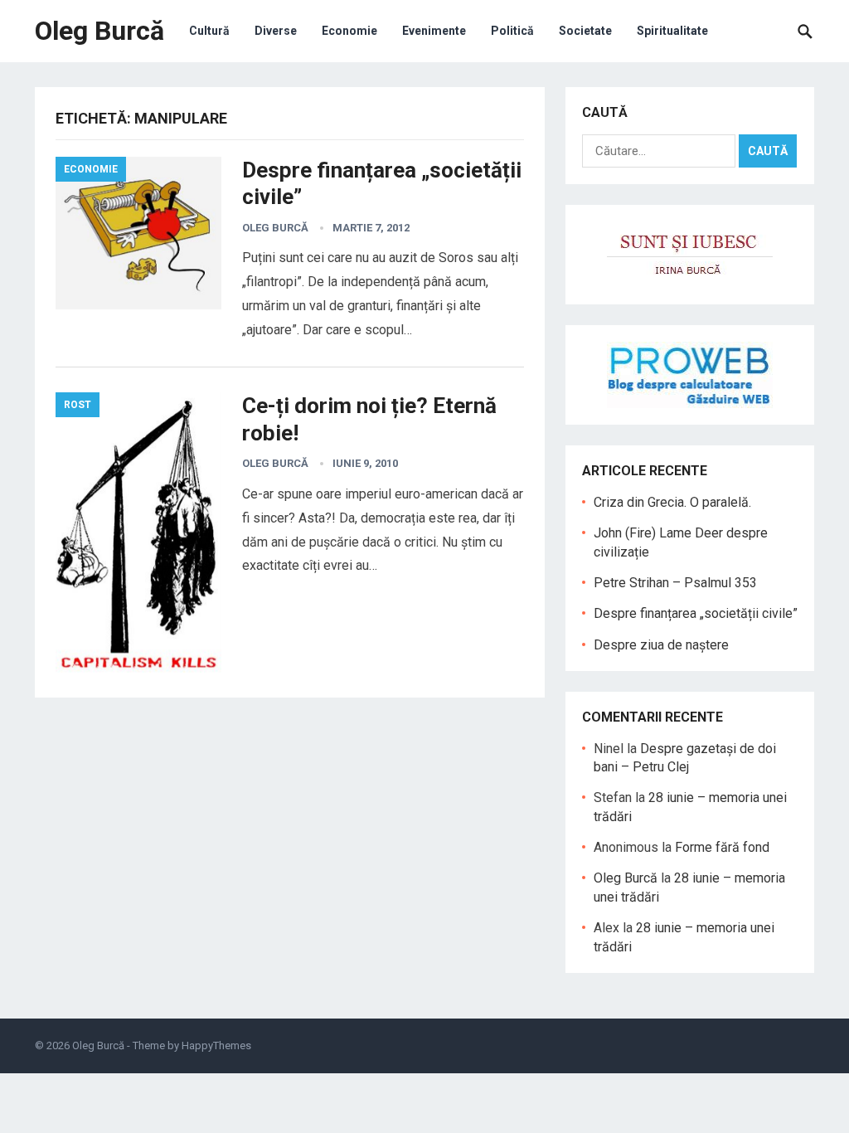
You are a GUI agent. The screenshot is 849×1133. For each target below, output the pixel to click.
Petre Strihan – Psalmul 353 (675, 583)
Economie (349, 30)
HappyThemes (216, 1045)
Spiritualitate (672, 30)
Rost (77, 405)
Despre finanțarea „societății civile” (696, 613)
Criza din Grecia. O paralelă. (672, 502)
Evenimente (434, 30)
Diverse (276, 30)
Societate (585, 30)
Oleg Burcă (99, 30)
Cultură (209, 30)
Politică (512, 30)
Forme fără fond (722, 847)
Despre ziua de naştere (661, 645)
